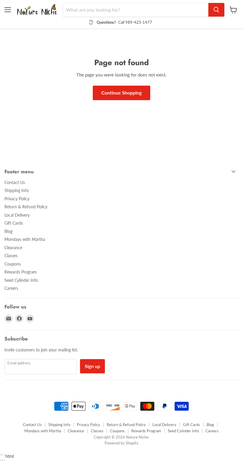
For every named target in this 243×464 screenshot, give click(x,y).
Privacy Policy (16, 198)
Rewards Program (20, 271)
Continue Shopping (121, 92)
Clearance (13, 247)
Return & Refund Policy (25, 206)
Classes (10, 255)
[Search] (216, 10)
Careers (11, 288)
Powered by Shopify (121, 443)
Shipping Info (16, 190)
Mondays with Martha (24, 239)
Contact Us (14, 182)
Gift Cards (13, 222)
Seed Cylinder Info (21, 280)
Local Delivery (17, 214)
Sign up (92, 366)
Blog (8, 231)
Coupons (12, 263)
